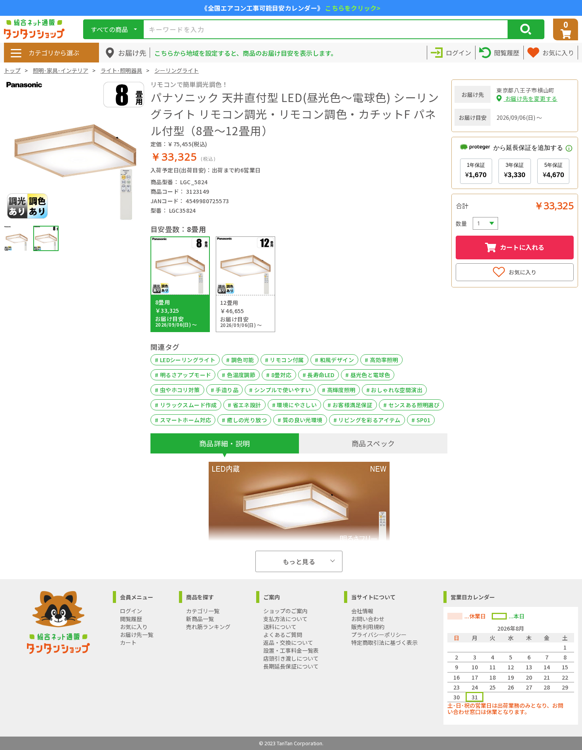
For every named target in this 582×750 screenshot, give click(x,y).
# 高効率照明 (381, 360)
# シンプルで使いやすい (280, 390)
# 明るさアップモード (183, 375)
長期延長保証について (291, 666)
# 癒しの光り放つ (244, 420)
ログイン (131, 611)
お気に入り (522, 272)
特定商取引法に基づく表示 (384, 642)
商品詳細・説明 (224, 443)
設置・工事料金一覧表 (291, 650)
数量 (461, 223)
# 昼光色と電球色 (367, 375)
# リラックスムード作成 (186, 405)
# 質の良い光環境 (300, 420)
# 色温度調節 (238, 375)
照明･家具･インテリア (60, 70)
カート (128, 642)
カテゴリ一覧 (202, 611)
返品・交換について (288, 642)
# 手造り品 (224, 390)
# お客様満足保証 (350, 405)
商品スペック (373, 443)
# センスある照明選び (411, 405)
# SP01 (420, 420)
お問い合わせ (367, 619)
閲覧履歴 (131, 619)
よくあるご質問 (282, 635)
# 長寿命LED (318, 375)
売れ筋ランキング (208, 627)
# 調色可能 (240, 360)
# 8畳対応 (278, 375)
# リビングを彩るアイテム (367, 420)
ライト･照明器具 (121, 70)
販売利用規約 (367, 627)
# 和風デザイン (334, 360)
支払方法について (285, 619)
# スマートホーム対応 (183, 420)
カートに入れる (522, 247)
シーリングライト (176, 70)
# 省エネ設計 (244, 405)
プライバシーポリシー (379, 635)
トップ (12, 70)
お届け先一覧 (136, 635)
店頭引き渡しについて (291, 658)
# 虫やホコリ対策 (177, 390)
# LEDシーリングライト (185, 360)
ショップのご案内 (285, 611)
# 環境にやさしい (294, 405)
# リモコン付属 (284, 360)
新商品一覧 (200, 619)
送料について (280, 627)
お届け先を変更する (530, 98)
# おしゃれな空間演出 (394, 390)
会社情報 (362, 611)
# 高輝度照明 (339, 390)
